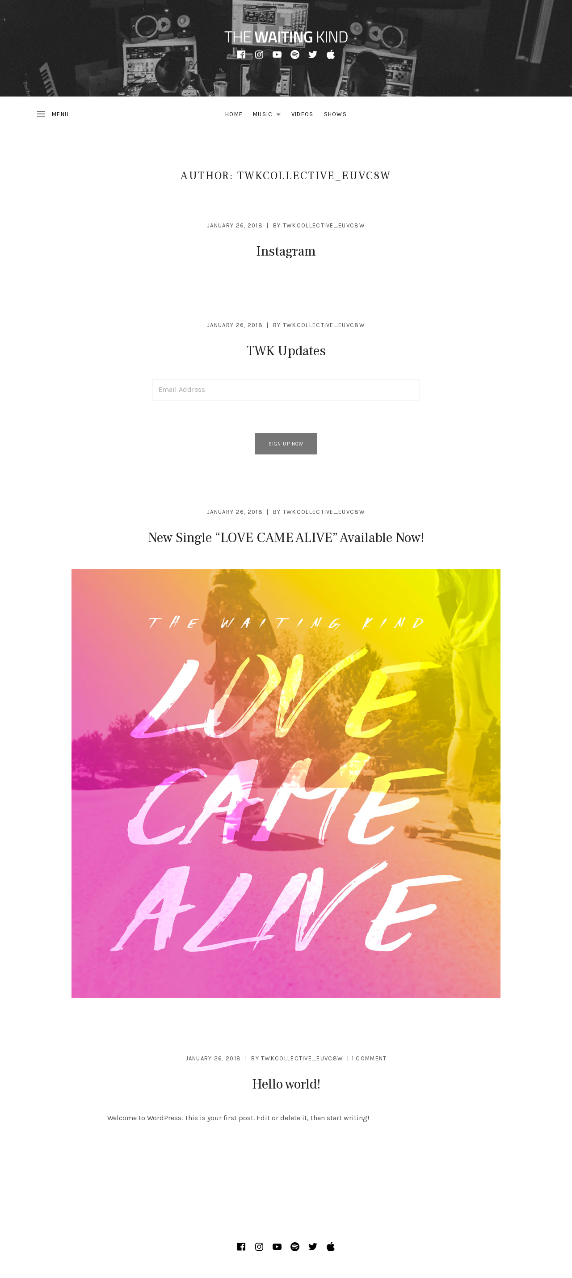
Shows (335, 114)
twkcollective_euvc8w (324, 225)
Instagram (286, 251)
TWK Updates (286, 351)
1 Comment (369, 1058)
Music (269, 116)
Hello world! (286, 1084)
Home (234, 114)
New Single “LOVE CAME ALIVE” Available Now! (286, 538)
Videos (302, 114)
